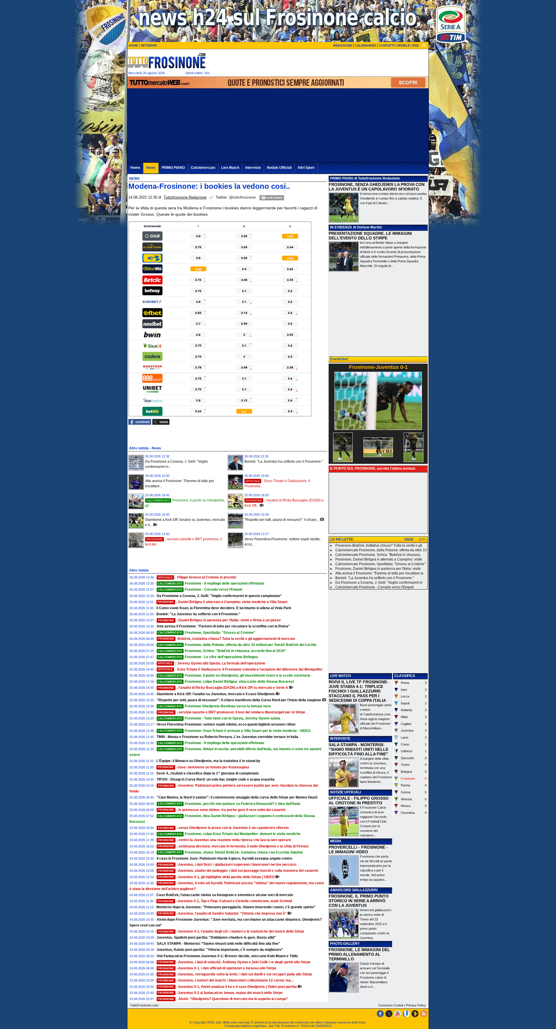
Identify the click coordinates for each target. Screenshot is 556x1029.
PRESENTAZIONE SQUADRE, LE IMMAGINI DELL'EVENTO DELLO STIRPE (370, 235)
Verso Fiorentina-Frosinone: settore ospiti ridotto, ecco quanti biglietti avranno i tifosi (226, 724)
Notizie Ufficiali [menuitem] (279, 168)
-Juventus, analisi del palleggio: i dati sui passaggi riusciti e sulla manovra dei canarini (238, 871)
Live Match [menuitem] (230, 168)
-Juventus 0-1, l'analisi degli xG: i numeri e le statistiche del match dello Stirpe (231, 931)
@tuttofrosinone (242, 197)
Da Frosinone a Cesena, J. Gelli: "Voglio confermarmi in (379, 583)
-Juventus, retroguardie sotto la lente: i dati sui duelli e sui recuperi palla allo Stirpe (235, 974)
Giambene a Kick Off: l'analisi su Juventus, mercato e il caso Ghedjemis (216, 694)
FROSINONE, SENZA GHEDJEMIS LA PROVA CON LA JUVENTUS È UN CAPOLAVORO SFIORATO (377, 186)
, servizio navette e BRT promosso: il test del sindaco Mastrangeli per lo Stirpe (231, 712)
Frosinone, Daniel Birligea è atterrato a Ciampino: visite (378, 559)
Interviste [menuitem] (253, 168)
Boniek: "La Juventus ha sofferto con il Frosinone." (283, 461)
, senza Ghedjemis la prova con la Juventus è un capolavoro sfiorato (223, 828)
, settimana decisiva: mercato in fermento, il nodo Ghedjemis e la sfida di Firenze (233, 846)
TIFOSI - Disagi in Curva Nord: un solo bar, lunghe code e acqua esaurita (216, 779)
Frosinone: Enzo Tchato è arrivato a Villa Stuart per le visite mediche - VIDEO (234, 731)
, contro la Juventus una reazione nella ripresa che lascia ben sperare (224, 840)
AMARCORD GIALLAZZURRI (354, 890)
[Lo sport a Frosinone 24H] (166, 60)
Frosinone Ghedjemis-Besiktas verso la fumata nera (214, 706)
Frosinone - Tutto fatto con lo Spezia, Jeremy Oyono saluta (219, 718)
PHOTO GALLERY (345, 944)
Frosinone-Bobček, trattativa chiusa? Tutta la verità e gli (378, 545)
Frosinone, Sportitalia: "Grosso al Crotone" (206, 633)
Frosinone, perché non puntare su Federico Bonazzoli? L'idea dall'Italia (229, 804)
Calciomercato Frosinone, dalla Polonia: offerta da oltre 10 (381, 550)
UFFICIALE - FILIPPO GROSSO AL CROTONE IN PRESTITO (359, 800)
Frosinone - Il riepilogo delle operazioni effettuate (211, 583)
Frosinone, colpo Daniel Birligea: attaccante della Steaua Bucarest (226, 682)
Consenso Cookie (390, 1005)
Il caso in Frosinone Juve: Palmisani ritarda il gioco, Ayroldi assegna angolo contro (224, 858)
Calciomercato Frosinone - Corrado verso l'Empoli (374, 587)
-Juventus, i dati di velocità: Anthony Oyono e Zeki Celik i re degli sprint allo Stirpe (234, 962)
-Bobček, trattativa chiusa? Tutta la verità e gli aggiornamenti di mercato (226, 639)
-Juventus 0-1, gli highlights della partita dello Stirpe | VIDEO (216, 877)
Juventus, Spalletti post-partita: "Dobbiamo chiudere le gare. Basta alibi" (216, 937)
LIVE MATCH (340, 676)
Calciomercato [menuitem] (203, 168)
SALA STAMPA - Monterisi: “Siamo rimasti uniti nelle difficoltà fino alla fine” (218, 944)
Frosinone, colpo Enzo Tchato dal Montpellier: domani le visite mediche (229, 834)
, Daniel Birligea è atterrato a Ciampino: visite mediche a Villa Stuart (223, 602)
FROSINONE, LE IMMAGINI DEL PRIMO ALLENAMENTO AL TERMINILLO (359, 954)
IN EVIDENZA (341, 227)
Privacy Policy (416, 1005)
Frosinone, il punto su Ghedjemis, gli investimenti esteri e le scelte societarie (234, 675)
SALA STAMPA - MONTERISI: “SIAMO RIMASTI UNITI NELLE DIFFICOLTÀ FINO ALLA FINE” (358, 749)
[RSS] (423, 1013)
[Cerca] (424, 45)
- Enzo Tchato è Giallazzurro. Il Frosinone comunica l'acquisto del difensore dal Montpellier (240, 669)
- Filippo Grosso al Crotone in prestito (197, 577)
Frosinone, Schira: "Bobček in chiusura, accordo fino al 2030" (222, 651)
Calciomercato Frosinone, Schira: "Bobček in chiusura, (378, 555)
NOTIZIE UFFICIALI (345, 792)
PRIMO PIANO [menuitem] (173, 168)
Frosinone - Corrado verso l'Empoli (200, 589)
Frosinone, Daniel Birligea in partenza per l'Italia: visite (378, 569)
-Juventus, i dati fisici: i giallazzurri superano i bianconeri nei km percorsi (227, 865)
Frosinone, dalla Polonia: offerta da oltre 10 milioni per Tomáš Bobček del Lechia (237, 645)
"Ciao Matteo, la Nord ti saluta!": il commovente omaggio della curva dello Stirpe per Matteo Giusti (237, 797)
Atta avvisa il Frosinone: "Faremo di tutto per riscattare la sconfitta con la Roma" (223, 626)
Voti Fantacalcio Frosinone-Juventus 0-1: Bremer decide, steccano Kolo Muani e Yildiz (227, 956)
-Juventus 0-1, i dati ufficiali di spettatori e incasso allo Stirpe (217, 968)
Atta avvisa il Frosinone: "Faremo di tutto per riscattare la (379, 573)
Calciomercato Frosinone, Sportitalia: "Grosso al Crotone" (380, 564)
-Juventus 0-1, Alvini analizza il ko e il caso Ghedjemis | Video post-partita (227, 987)
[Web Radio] (414, 1013)
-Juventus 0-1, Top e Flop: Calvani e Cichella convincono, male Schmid (225, 901)
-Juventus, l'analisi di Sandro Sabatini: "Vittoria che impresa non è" (222, 913)
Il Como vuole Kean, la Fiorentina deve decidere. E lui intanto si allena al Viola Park (223, 608)
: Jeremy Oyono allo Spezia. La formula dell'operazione (211, 663)
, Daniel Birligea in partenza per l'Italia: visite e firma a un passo (219, 620)
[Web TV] (406, 1013)
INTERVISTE (340, 739)
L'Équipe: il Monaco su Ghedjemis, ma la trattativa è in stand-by (208, 761)
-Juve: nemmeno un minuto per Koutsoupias (203, 767)
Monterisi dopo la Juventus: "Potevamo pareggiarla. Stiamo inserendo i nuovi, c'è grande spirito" (235, 907)
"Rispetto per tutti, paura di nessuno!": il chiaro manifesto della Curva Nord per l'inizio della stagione (239, 700)
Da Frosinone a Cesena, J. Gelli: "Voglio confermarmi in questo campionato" (219, 596)
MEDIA (335, 841)
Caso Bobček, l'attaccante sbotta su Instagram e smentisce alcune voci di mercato (224, 895)
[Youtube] (397, 1013)
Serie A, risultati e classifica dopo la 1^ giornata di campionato (207, 773)
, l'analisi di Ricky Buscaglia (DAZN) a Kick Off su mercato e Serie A (223, 688)
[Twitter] (388, 1013)
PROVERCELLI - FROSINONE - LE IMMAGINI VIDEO (358, 849)
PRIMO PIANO (341, 178)
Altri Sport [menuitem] (306, 168)
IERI (422, 539)
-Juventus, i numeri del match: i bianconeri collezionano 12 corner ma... (225, 980)
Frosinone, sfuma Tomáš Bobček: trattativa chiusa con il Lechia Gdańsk (230, 852)
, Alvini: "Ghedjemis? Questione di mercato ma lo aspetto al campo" (223, 999)
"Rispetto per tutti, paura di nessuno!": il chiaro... (281, 520)
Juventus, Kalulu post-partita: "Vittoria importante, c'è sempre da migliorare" (220, 950)
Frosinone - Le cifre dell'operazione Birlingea (208, 657)
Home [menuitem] (135, 168)
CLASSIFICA (404, 676)
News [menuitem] (151, 168)
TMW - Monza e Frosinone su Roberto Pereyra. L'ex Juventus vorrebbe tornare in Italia (227, 737)
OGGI (408, 539)
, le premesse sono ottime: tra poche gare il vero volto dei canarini (221, 810)
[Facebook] (380, 1013)
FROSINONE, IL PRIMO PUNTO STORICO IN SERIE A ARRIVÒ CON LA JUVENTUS (359, 901)
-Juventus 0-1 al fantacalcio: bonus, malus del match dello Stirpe (220, 993)
